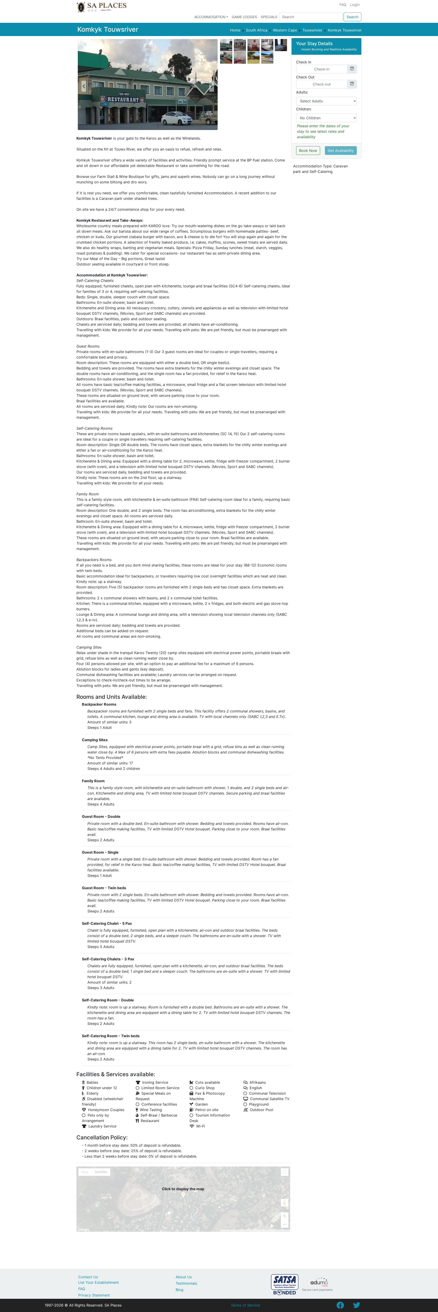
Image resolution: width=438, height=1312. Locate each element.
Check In (303, 62)
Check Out (305, 77)
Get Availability (341, 150)
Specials (269, 16)
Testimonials (186, 1283)
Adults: (302, 92)
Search (352, 17)
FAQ (342, 4)
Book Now (308, 150)
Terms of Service (245, 1305)
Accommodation (209, 16)
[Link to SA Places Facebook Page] (340, 1306)
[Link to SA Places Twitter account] (356, 1306)
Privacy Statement (94, 1295)
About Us (184, 1277)
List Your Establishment (98, 1282)
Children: (303, 109)
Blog (179, 1289)
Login (355, 4)
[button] (83, 86)
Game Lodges (244, 16)
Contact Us (88, 1277)
